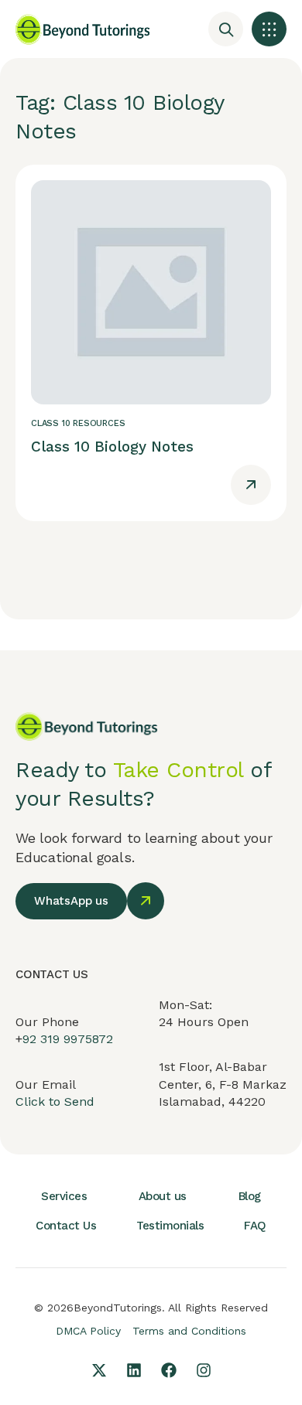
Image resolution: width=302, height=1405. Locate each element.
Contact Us (66, 1226)
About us (163, 1196)
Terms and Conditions (189, 1331)
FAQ (255, 1226)
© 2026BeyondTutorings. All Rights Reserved (151, 1307)
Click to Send (54, 1101)
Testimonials (170, 1226)
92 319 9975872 (67, 1039)
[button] (269, 29)
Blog (250, 1196)
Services (64, 1196)
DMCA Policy (88, 1331)
